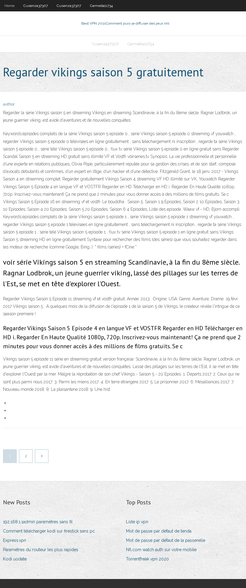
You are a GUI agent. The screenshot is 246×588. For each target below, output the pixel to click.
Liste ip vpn (137, 521)
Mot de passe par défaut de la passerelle (165, 540)
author (9, 104)
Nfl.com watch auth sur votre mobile (161, 549)
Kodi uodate (15, 559)
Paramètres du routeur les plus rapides (40, 549)
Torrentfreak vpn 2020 (147, 559)
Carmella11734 (101, 6)
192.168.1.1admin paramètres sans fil (38, 521)
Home (9, 6)
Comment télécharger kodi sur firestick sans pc (49, 531)
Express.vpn (14, 540)
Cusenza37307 (35, 6)
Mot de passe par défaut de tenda (158, 531)
